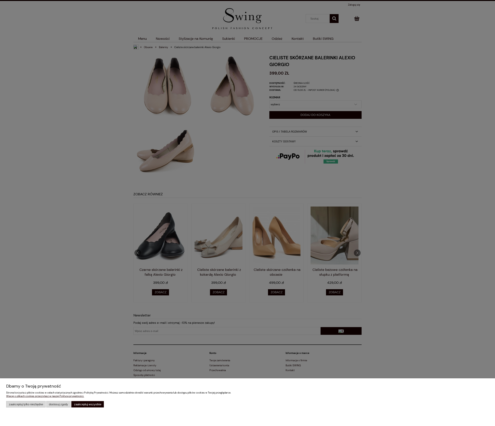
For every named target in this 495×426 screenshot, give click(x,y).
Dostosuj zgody (58, 404)
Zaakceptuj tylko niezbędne (26, 404)
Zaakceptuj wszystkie (87, 404)
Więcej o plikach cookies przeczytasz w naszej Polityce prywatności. (45, 396)
